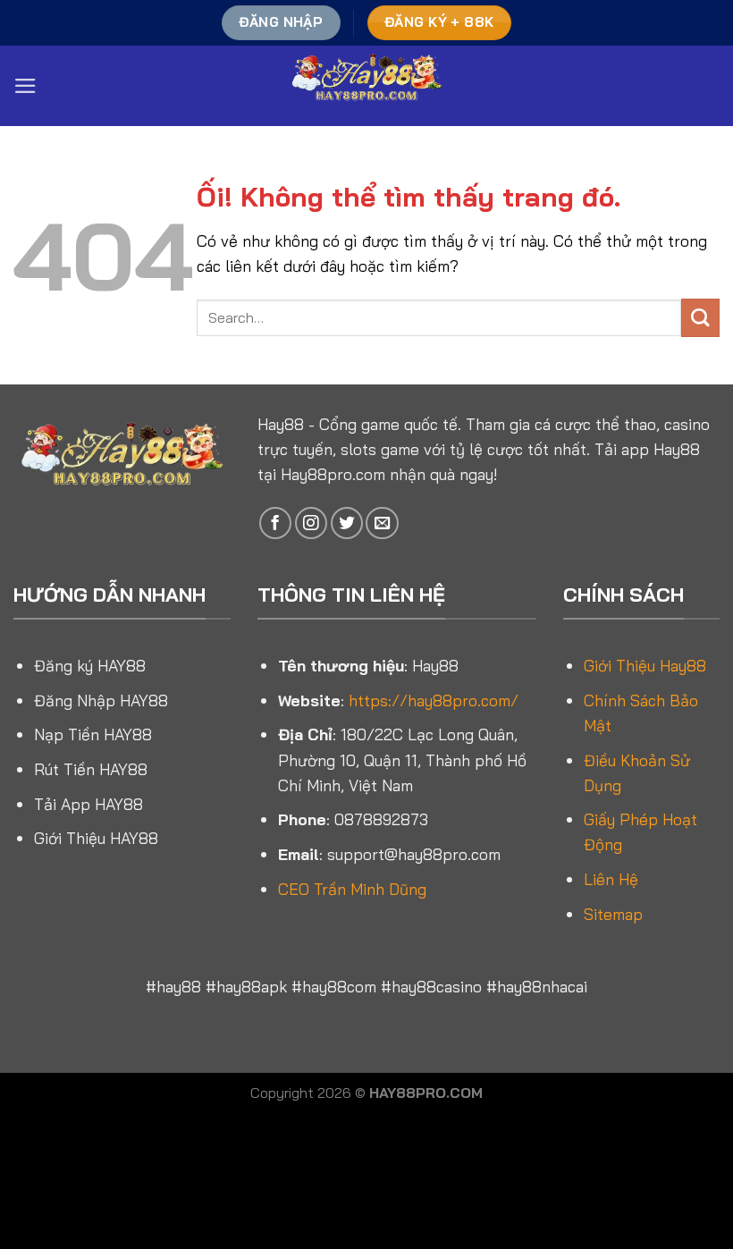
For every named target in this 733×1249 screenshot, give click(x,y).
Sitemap (613, 914)
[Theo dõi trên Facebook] (275, 523)
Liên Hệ (611, 879)
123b (376, 1141)
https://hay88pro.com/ (433, 700)
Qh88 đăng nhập (389, 1203)
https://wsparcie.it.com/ (211, 1203)
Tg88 (264, 1183)
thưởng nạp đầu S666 (318, 1225)
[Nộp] (700, 318)
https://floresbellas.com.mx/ (325, 1162)
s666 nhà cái (218, 1225)
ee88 (270, 1141)
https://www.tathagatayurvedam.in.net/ (493, 1225)
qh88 (395, 1183)
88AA (124, 1203)
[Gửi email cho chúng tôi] (382, 523)
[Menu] (25, 86)
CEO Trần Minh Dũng (352, 889)
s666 (424, 1162)
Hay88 (280, 424)
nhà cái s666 (325, 1141)
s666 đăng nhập (458, 1183)
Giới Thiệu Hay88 (645, 665)
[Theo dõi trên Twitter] (347, 523)
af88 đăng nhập (462, 1141)
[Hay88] (366, 86)
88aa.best (311, 1203)
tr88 (403, 1141)
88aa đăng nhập (203, 1183)
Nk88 (66, 1162)
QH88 (521, 1203)
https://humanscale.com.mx (621, 1162)
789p (626, 1203)
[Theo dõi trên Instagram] (311, 523)
